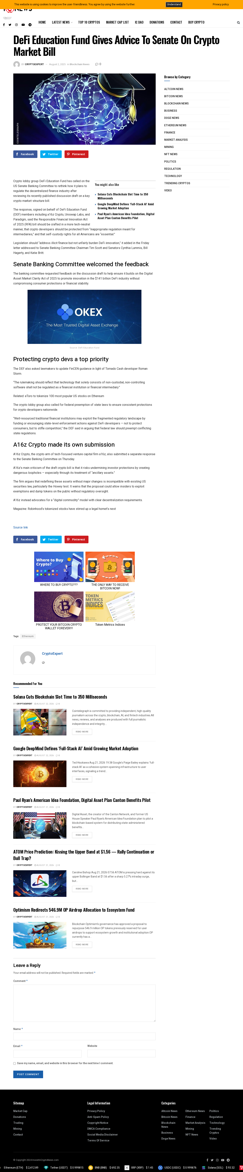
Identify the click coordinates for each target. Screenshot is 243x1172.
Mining (169, 147)
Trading (18, 1123)
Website (92, 1046)
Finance (169, 133)
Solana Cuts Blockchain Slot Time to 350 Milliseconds (123, 196)
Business (170, 111)
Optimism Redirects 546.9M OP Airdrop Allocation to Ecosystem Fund (74, 909)
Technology (173, 176)
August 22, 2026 (45, 703)
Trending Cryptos (177, 183)
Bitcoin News (173, 96)
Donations (157, 22)
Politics (170, 162)
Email (18, 1046)
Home (42, 22)
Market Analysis (176, 140)
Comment (20, 981)
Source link (20, 527)
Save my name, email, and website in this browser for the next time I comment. (65, 1063)
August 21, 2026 (45, 807)
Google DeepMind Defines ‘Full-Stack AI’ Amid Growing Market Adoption (126, 206)
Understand (174, 4)
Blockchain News (79, 64)
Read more (82, 731)
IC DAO (139, 22)
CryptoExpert (34, 64)
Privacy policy (221, 4)
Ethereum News (175, 125)
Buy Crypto (196, 22)
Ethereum (28, 636)
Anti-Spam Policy (98, 1117)
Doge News (171, 118)
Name (18, 1029)
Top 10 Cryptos (89, 22)
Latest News (61, 22)
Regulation (172, 169)
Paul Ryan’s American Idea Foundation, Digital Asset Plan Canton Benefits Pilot (126, 216)
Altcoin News (173, 89)
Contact (176, 22)
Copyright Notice (97, 1123)
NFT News (171, 154)
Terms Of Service (98, 1141)
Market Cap (20, 1111)
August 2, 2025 (57, 64)
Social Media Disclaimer (102, 1135)
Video (168, 191)
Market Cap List (117, 22)
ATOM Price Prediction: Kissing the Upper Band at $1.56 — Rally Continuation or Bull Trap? (83, 854)
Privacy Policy (96, 1111)
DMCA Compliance (98, 1129)
